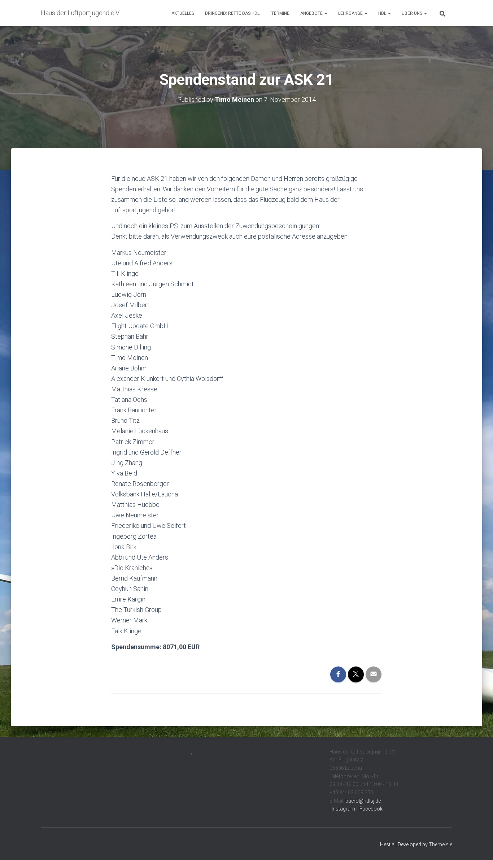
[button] (325, 13)
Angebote (312, 13)
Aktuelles (182, 13)
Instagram (343, 809)
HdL (382, 13)
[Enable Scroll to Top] (479, 846)
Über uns (412, 13)
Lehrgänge (351, 13)
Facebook (370, 809)
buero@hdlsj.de (363, 801)
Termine (280, 13)
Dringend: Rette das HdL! (233, 13)
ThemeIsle (440, 844)
